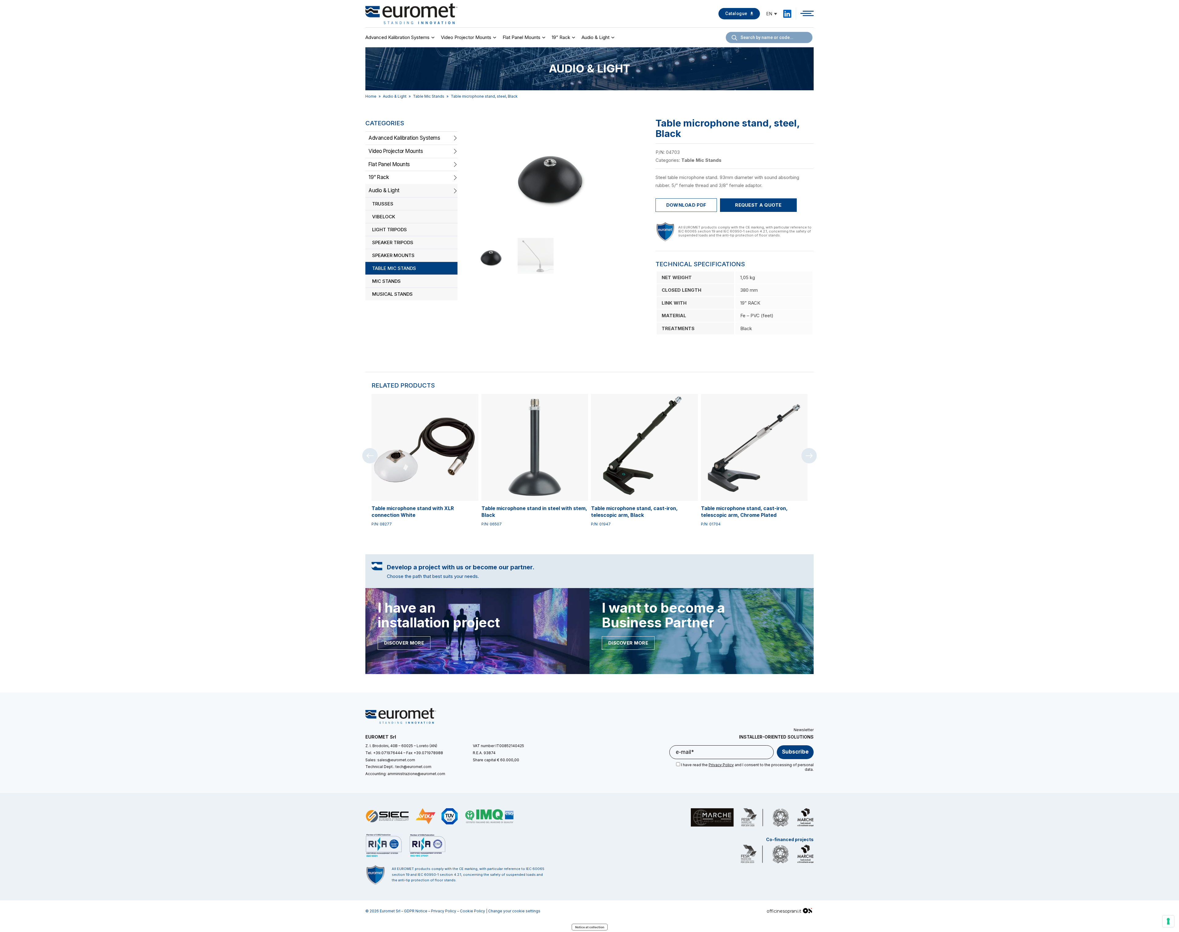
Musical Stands (392, 294)
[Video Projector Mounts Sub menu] (495, 37)
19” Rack (561, 37)
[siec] (387, 816)
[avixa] (425, 816)
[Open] (807, 13)
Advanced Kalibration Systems (397, 37)
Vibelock (383, 217)
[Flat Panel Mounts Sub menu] (544, 37)
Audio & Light (595, 37)
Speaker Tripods (392, 242)
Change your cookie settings (514, 911)
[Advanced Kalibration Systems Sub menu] (433, 37)
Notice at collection (589, 927)
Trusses (382, 204)
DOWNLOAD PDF (686, 205)
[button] (635, 126)
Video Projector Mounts (466, 37)
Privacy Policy (443, 911)
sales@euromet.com (396, 760)
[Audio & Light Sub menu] (613, 37)
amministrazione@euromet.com (416, 773)
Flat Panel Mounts (521, 37)
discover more (404, 643)
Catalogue (736, 13)
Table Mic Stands (428, 96)
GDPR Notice (415, 911)
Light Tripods (389, 229)
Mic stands (386, 281)
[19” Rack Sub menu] (574, 37)
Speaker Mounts (393, 255)
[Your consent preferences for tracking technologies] (1168, 921)
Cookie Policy (472, 911)
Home (370, 96)
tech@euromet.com (413, 766)
